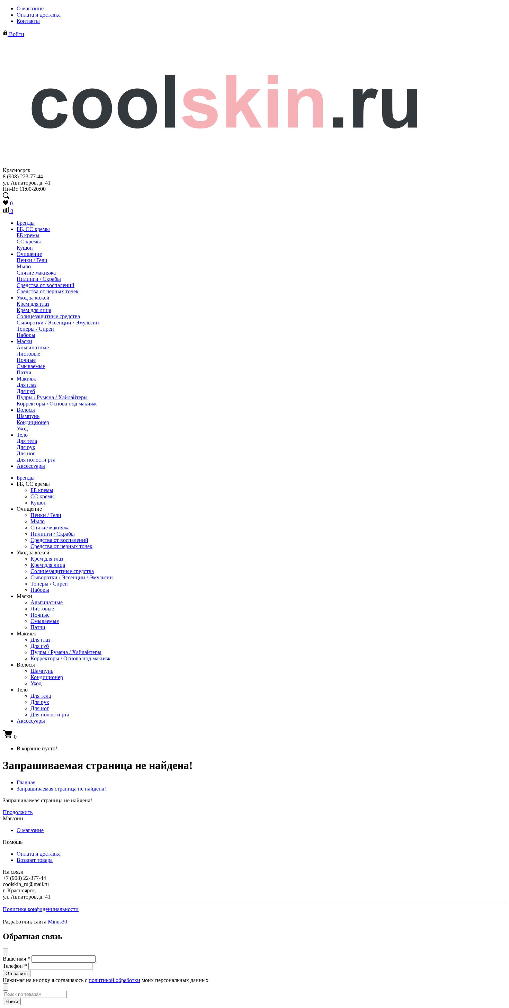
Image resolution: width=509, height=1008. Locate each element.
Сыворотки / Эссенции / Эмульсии (58, 322)
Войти (16, 34)
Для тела (27, 441)
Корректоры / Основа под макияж (57, 404)
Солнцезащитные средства (48, 316)
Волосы (26, 410)
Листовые (28, 354)
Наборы (26, 335)
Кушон (25, 248)
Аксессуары (31, 466)
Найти (12, 1001)
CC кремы (29, 241)
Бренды (26, 223)
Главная (26, 782)
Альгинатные (33, 347)
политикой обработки (114, 980)
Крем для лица (34, 310)
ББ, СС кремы (33, 229)
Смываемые (31, 366)
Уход (22, 428)
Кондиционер (33, 422)
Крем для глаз (33, 304)
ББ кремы (28, 235)
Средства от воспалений (45, 285)
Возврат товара (35, 860)
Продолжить (18, 812)
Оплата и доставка (39, 15)
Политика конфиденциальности (41, 909)
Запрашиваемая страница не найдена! (61, 789)
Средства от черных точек (48, 291)
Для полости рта (36, 460)
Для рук (26, 447)
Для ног (26, 453)
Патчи (24, 372)
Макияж (26, 379)
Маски (24, 341)
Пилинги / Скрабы (39, 279)
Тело (22, 435)
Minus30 (57, 922)
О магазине (30, 8)
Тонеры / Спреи (35, 329)
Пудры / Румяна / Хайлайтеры (52, 397)
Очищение (29, 254)
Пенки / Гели (32, 260)
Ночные (26, 360)
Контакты (28, 21)
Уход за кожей (33, 298)
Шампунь (28, 416)
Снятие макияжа (36, 273)
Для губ (26, 391)
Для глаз (26, 385)
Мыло (24, 266)
